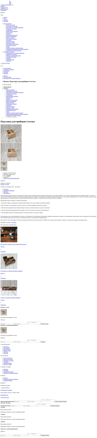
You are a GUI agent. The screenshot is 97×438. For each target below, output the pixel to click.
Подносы (8, 34)
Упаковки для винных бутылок (13, 50)
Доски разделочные (8, 359)
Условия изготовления (8, 190)
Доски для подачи (10, 25)
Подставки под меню (11, 39)
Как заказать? (6, 348)
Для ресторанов (7, 23)
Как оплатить (6, 193)
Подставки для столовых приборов (14, 27)
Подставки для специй (11, 26)
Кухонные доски (10, 59)
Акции (8, 46)
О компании (6, 70)
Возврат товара (7, 350)
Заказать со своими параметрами (11, 178)
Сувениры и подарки (8, 51)
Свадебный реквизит (11, 57)
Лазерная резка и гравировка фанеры (15, 53)
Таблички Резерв (7, 363)
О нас (4, 18)
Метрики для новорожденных (13, 55)
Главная (5, 17)
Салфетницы (9, 30)
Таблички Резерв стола (11, 35)
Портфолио (6, 346)
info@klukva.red (4, 8)
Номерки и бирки (10, 42)
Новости (5, 378)
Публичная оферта (7, 380)
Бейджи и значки (10, 41)
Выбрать (9, 175)
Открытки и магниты (11, 54)
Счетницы (8, 40)
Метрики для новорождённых (10, 373)
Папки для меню (10, 37)
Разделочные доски (11, 45)
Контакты (5, 21)
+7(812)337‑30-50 (5, 397)
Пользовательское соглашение (10, 379)
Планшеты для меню (8, 360)
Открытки (5, 370)
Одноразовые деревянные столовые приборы (17, 49)
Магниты (5, 369)
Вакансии (5, 353)
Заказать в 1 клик (5, 184)
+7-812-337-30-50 (5, 4)
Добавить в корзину (5, 183)
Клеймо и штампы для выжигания (14, 48)
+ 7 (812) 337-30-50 (5, 63)
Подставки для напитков (12, 44)
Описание (5, 189)
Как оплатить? (6, 349)
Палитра (6, 88)
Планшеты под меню (11, 28)
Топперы (8, 58)
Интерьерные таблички (12, 31)
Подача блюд (9, 32)
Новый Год (9, 60)
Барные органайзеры (11, 36)
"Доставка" (13, 222)
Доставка (5, 20)
